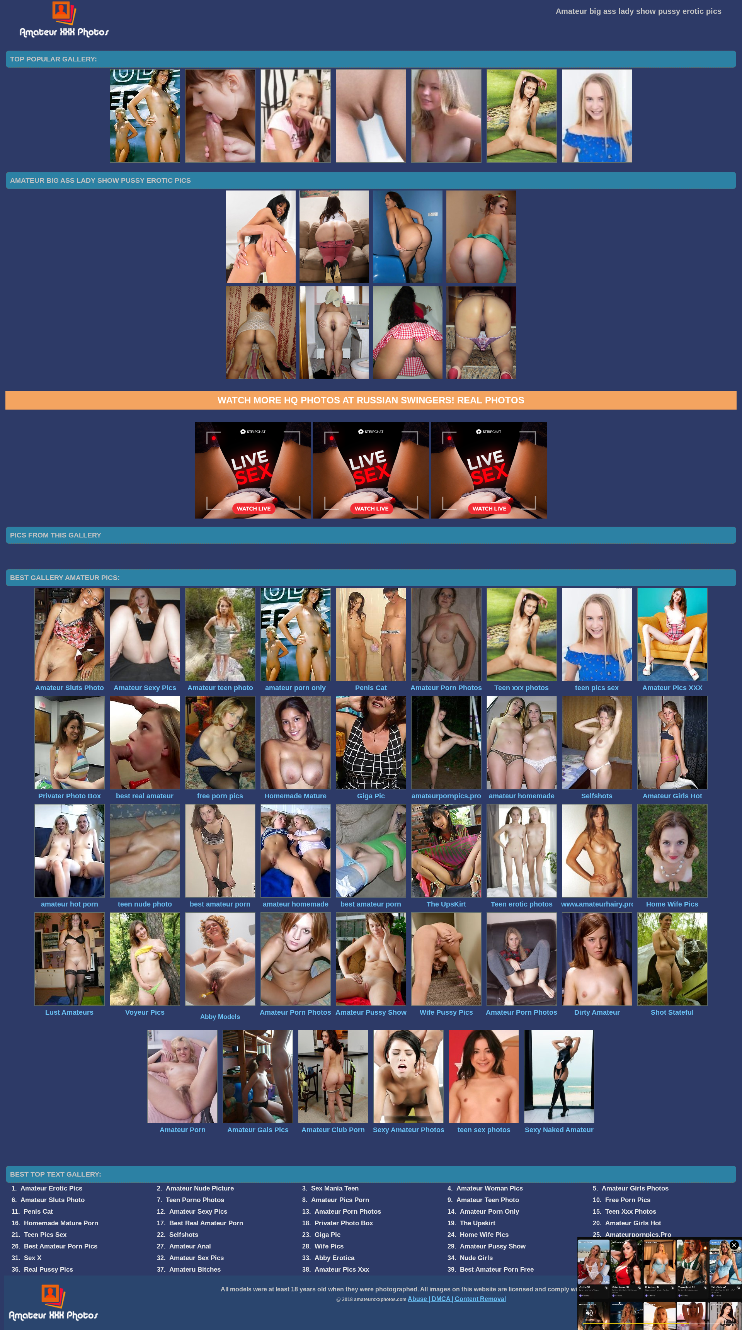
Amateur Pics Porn (340, 1200)
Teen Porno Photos (195, 1200)
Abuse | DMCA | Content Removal (457, 1299)
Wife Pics (329, 1246)
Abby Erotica (334, 1258)
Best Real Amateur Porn (206, 1223)
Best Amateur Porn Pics (60, 1246)
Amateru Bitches (195, 1269)
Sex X (32, 1258)
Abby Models (220, 1016)
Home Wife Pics (484, 1234)
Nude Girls (476, 1258)
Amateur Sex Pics (196, 1258)
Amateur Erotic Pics (51, 1188)
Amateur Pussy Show (493, 1246)
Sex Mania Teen (335, 1188)
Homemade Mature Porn (61, 1223)
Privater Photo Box (344, 1223)
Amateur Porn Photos (348, 1211)
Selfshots (183, 1234)
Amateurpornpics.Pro (638, 1234)
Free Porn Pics (627, 1200)
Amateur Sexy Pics (198, 1211)
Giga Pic (327, 1234)
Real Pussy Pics (48, 1269)
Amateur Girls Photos (635, 1188)
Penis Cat (38, 1211)
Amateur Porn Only (489, 1211)
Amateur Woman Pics (489, 1188)
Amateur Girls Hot (633, 1223)
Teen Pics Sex (45, 1234)
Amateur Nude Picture (200, 1188)
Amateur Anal (190, 1246)
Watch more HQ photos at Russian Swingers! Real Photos (371, 400)
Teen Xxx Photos (630, 1211)
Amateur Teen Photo (487, 1200)
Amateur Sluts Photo (52, 1200)
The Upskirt (477, 1223)
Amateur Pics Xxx (342, 1269)
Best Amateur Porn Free (497, 1269)
